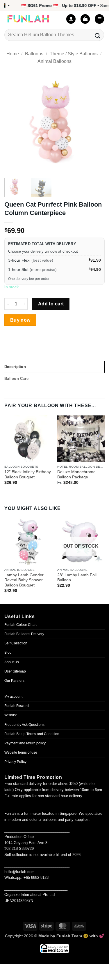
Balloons (34, 53)
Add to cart (51, 303)
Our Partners (14, 681)
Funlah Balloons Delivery (24, 634)
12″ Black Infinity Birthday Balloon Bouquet (27, 474)
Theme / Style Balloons (74, 53)
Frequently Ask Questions (24, 725)
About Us (11, 662)
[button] (85, 19)
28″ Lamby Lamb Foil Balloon (77, 577)
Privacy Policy (15, 762)
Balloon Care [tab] (16, 378)
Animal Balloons (54, 61)
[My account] (71, 19)
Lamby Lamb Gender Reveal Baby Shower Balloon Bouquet (24, 580)
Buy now (20, 320)
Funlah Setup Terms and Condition (31, 734)
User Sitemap (15, 671)
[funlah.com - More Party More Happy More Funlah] (32, 19)
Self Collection (15, 643)
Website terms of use (20, 752)
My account (13, 697)
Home (12, 53)
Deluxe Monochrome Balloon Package (76, 474)
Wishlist (10, 715)
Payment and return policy (25, 743)
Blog (8, 652)
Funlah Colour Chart (20, 625)
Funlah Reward (16, 706)
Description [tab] (15, 367)
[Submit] (97, 35)
